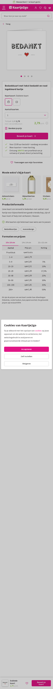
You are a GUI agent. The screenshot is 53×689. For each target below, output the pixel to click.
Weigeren (26, 363)
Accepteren (26, 349)
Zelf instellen (26, 356)
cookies (38, 330)
